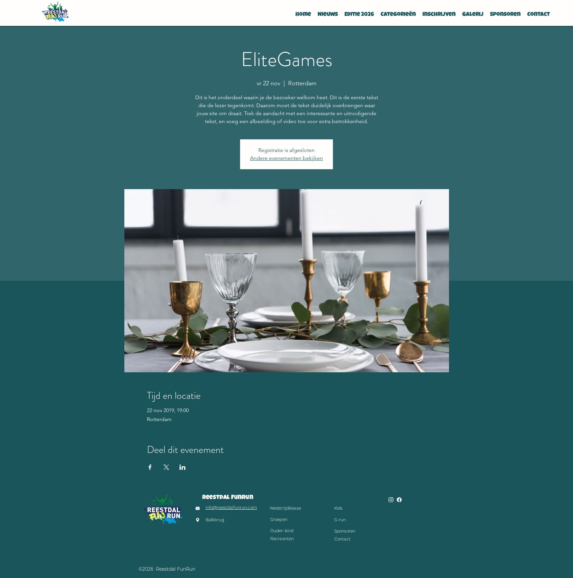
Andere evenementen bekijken (286, 158)
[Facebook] (399, 499)
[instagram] (391, 499)
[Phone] (197, 508)
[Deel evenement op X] (166, 467)
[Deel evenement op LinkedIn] (182, 467)
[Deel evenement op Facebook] (150, 467)
